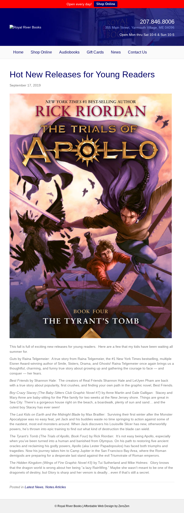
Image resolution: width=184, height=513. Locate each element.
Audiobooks (69, 52)
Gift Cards (95, 52)
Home (18, 52)
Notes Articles (55, 487)
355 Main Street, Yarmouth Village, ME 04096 (139, 27)
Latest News (34, 487)
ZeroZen (123, 506)
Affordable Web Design (99, 506)
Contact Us (137, 52)
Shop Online (105, 4)
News (116, 52)
